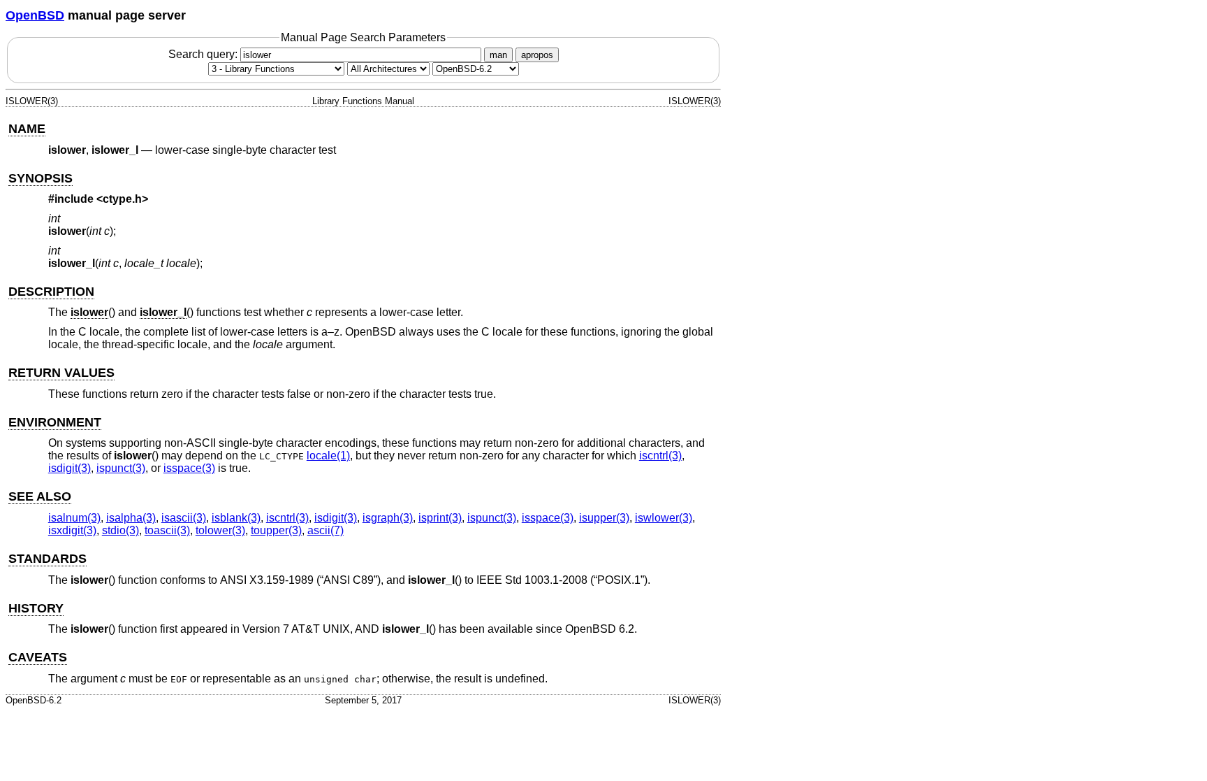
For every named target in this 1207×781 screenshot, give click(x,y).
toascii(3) (167, 530)
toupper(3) (276, 530)
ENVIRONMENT (54, 422)
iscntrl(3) (660, 455)
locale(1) (328, 455)
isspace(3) (189, 468)
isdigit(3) (69, 468)
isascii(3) (183, 518)
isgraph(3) (388, 518)
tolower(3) (220, 530)
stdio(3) (120, 530)
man (498, 55)
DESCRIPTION (51, 292)
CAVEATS (37, 657)
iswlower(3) (663, 518)
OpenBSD (35, 15)
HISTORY (36, 608)
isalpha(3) (131, 518)
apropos (537, 55)
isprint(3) (440, 518)
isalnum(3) (74, 518)
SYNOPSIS (40, 178)
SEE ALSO (39, 496)
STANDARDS (47, 559)
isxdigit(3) (72, 530)
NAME (26, 129)
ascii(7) (325, 530)
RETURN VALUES (61, 373)
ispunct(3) (120, 468)
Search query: (204, 54)
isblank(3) (236, 518)
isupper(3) (604, 518)
